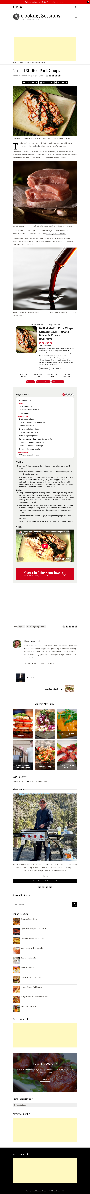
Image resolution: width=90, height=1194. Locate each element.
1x (63, 394)
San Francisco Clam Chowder (32, 948)
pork (43, 627)
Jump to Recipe (31, 82)
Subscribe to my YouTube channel (45, 881)
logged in (27, 781)
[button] (40, 342)
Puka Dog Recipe (27, 968)
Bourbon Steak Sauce (29, 919)
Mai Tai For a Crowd (28, 1006)
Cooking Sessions (40, 15)
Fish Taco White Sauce (45, 735)
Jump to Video (47, 82)
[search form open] (75, 7)
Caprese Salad (23, 735)
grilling (36, 627)
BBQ (29, 627)
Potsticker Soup (45, 766)
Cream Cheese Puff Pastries (31, 987)
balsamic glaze (35, 146)
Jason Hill (16, 76)
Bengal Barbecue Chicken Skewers (34, 997)
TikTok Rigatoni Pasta (67, 735)
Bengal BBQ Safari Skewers (67, 766)
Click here (58, 2)
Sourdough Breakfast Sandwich (33, 938)
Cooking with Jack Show (56, 234)
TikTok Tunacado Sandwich (31, 977)
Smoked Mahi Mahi (28, 958)
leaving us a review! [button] (41, 576)
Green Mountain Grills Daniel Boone (23, 766)
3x (69, 394)
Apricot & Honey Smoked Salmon (33, 929)
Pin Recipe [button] (55, 368)
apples (21, 627)
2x (66, 394)
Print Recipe (62, 82)
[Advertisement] (45, 49)
